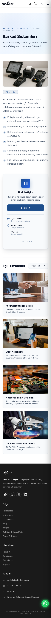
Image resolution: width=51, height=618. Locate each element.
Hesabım (6, 552)
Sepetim (6, 564)
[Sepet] (36, 4)
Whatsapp (11, 591)
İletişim (6, 528)
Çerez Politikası (10, 536)
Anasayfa (8, 29)
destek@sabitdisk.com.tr (18, 580)
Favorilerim (8, 560)
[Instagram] (18, 494)
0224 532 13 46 (14, 585)
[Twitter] (12, 494)
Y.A (29, 614)
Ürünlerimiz (8, 515)
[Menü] (48, 4)
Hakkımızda (8, 511)
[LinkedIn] (25, 494)
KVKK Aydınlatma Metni (13, 532)
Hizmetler (22, 29)
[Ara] (30, 4)
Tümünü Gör (36, 266)
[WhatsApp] (45, 603)
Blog (5, 523)
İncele (24, 208)
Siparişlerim (8, 556)
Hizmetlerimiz (9, 519)
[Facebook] (5, 494)
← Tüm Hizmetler (25, 241)
